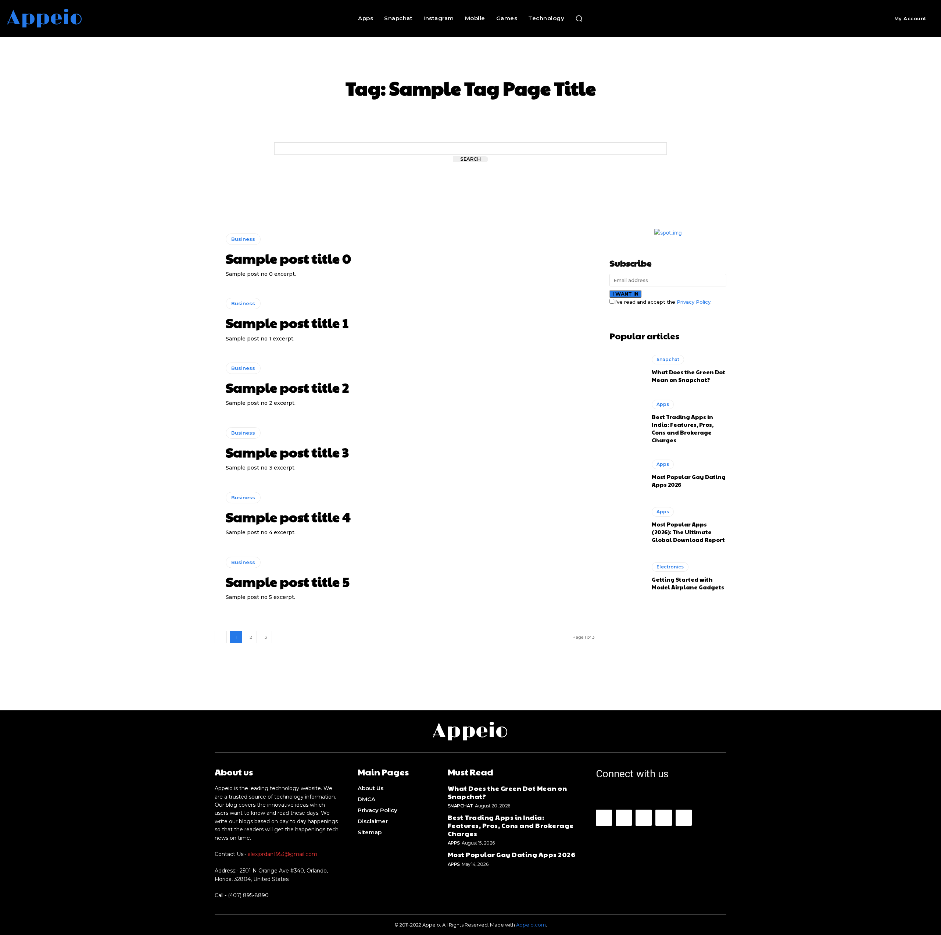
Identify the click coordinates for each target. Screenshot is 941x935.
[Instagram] (624, 818)
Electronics (670, 567)
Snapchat (667, 359)
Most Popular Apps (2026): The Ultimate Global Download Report (688, 531)
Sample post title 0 (288, 258)
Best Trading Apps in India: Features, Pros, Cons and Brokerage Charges (682, 428)
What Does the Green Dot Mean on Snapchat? (688, 375)
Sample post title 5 (288, 581)
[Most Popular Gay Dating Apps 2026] (626, 474)
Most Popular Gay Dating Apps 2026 (512, 854)
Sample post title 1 (287, 322)
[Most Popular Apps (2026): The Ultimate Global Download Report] (626, 525)
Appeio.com (531, 925)
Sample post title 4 (288, 516)
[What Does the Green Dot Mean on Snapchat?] (626, 369)
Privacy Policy (694, 302)
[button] (579, 18)
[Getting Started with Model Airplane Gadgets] (626, 576)
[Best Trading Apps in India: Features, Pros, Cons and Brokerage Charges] (626, 421)
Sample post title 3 (287, 452)
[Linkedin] (644, 818)
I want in (625, 294)
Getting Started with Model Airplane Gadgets (688, 583)
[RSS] (663, 818)
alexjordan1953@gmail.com (282, 854)
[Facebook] (604, 818)
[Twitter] (684, 818)
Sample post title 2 (287, 387)
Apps (662, 404)
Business (243, 239)
